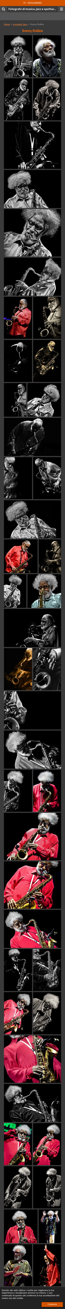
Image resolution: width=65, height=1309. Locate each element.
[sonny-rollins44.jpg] (50, 1226)
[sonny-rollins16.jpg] (47, 478)
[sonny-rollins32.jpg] (18, 970)
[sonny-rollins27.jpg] (18, 791)
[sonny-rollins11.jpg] (44, 400)
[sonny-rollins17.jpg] (32, 519)
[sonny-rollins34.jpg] (47, 1013)
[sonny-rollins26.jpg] (32, 750)
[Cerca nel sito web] (3, 9)
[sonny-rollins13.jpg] (32, 437)
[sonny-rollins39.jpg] (18, 1144)
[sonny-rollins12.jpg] (15, 400)
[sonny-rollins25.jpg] (32, 710)
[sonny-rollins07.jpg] (32, 233)
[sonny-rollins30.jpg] (32, 885)
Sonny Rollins (37, 24)
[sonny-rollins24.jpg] (47, 669)
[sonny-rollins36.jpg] (32, 1059)
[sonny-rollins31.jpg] (32, 929)
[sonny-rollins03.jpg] (47, 318)
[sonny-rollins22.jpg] (32, 628)
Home (7, 24)
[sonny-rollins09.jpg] (47, 361)
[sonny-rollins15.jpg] (47, 99)
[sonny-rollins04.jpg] (18, 361)
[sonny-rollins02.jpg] (18, 318)
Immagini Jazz (20, 24)
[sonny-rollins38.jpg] (32, 1103)
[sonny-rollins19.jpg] (15, 591)
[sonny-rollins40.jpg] (47, 1144)
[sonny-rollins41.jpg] (18, 1187)
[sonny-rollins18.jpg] (21, 556)
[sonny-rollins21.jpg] (44, 591)
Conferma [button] (52, 1304)
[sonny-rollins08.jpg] (32, 189)
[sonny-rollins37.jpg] (32, 145)
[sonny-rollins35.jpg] (47, 970)
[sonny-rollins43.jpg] (21, 1226)
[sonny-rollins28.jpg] (47, 791)
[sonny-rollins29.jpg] (32, 836)
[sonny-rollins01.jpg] (47, 1265)
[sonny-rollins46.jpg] (18, 1265)
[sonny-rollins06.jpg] (18, 56)
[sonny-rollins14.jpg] (18, 478)
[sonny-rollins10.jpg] (32, 277)
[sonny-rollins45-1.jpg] (47, 56)
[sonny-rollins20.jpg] (50, 556)
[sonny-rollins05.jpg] (18, 99)
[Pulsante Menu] (61, 9)
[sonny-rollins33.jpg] (18, 1013)
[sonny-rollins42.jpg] (47, 1187)
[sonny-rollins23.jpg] (18, 669)
